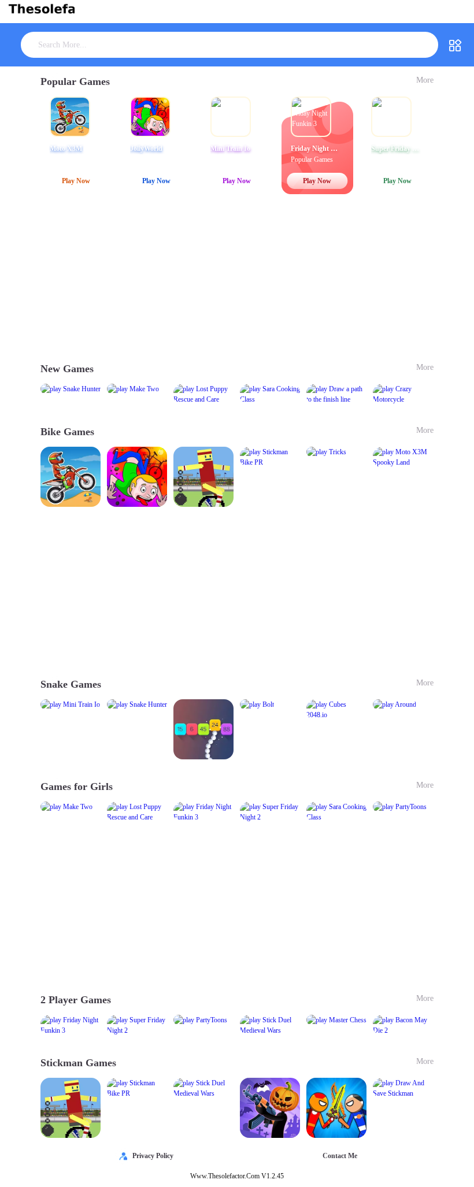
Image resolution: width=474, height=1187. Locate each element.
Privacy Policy (152, 1156)
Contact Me (340, 1156)
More (425, 80)
